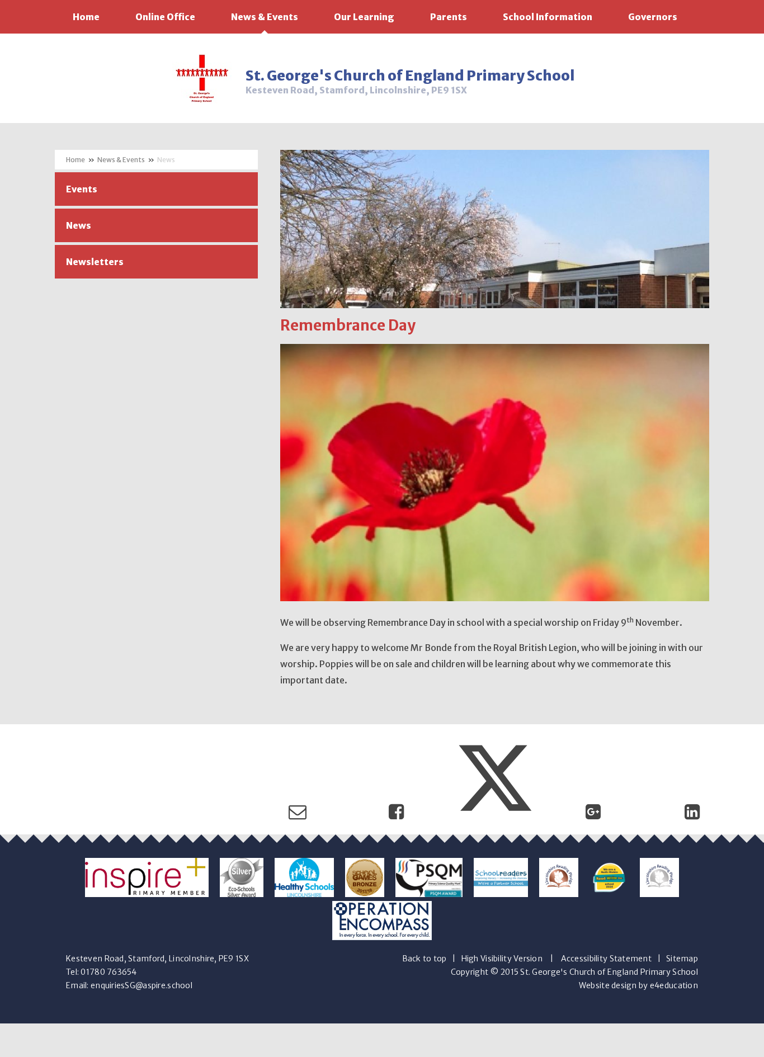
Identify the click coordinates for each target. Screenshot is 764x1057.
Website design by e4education (638, 985)
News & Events (121, 159)
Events (81, 189)
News (166, 159)
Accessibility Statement (606, 959)
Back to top (424, 959)
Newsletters (95, 261)
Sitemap (682, 959)
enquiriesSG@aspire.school (141, 985)
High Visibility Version (502, 959)
